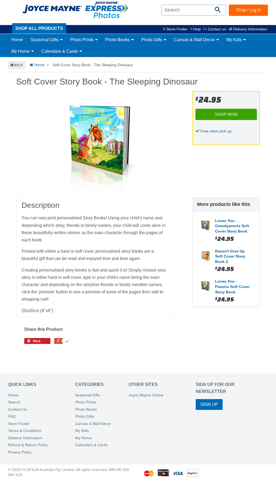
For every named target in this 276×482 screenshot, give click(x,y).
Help (196, 29)
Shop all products (39, 28)
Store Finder (18, 424)
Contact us (216, 29)
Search (14, 402)
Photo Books (118, 39)
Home (17, 39)
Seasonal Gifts (45, 39)
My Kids (234, 39)
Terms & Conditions (24, 431)
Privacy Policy (20, 452)
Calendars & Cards (60, 51)
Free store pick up (216, 131)
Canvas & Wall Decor (195, 39)
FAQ (12, 416)
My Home (21, 51)
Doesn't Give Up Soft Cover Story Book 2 (230, 256)
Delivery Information (249, 29)
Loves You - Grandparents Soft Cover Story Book (232, 226)
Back (18, 65)
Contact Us (17, 409)
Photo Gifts (152, 39)
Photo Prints (82, 39)
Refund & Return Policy (28, 445)
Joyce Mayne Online (146, 395)
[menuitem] (175, 29)
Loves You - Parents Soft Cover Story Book (232, 286)
